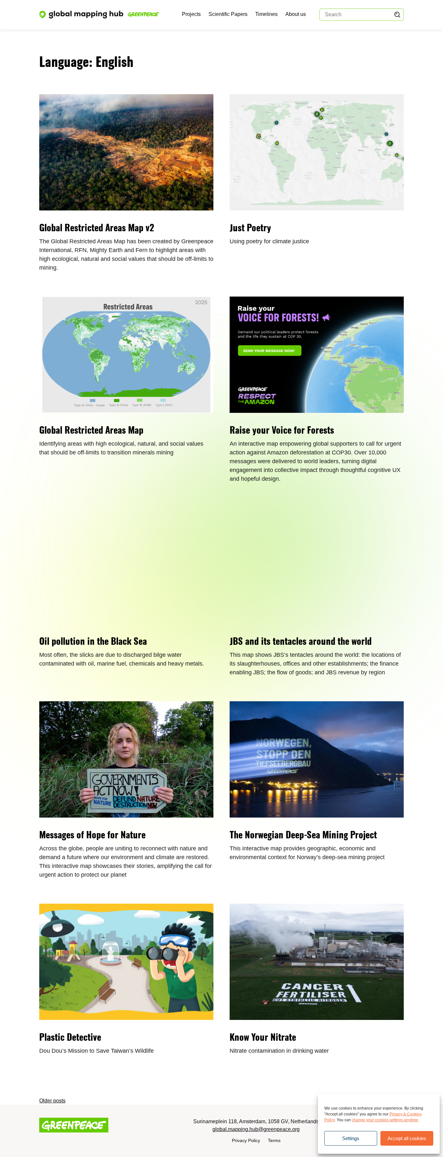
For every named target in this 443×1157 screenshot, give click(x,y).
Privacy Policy (246, 1140)
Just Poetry (250, 228)
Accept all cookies (407, 1138)
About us (295, 14)
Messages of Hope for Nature (92, 835)
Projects (191, 14)
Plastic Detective (70, 1038)
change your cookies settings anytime (385, 1120)
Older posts (52, 1100)
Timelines (266, 14)
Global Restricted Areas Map (91, 431)
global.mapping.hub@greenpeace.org (256, 1129)
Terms (274, 1140)
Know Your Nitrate (263, 1038)
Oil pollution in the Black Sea (93, 642)
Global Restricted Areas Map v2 (96, 228)
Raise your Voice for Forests (282, 431)
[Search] (397, 14)
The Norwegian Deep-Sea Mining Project (303, 835)
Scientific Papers (228, 14)
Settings (350, 1138)
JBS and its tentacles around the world (301, 642)
